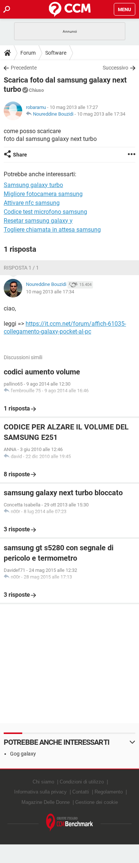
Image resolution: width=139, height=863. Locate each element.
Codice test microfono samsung (45, 211)
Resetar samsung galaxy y (38, 220)
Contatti (80, 792)
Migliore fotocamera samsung (43, 193)
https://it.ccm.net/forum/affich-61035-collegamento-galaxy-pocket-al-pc (65, 327)
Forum (28, 53)
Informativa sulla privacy (40, 792)
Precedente (24, 68)
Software (55, 53)
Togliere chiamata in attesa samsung (52, 229)
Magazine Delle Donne (45, 802)
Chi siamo (43, 782)
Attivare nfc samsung (32, 202)
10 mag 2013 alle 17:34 (101, 114)
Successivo (115, 68)
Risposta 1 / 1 (21, 268)
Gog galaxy (23, 754)
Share (20, 155)
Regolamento (109, 792)
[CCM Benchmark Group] (70, 823)
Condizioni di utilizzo (82, 782)
